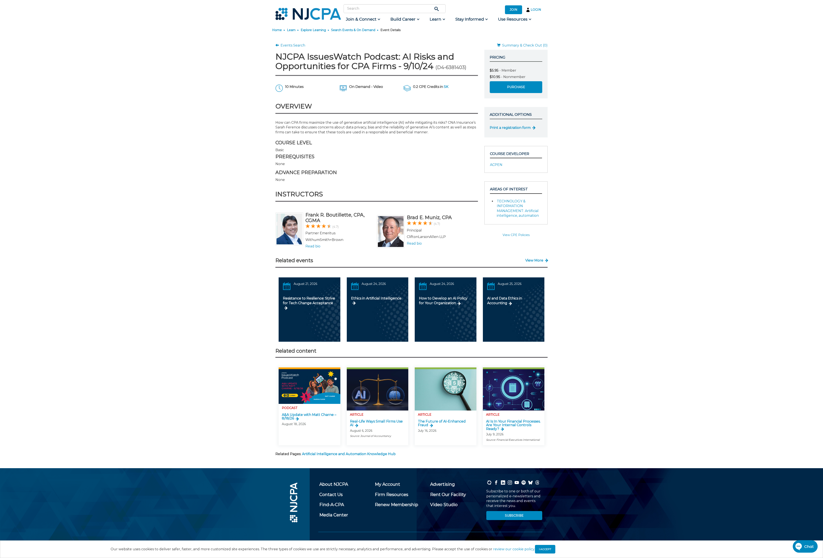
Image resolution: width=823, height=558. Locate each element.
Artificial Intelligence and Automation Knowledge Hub (349, 454)
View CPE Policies (516, 235)
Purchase (516, 87)
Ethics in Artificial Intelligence (376, 298)
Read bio (312, 246)
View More (534, 260)
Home (277, 30)
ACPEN (496, 165)
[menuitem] (363, 19)
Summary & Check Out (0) (524, 45)
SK (446, 87)
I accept (545, 549)
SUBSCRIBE (514, 515)
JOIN (513, 10)
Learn (291, 30)
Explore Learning (313, 30)
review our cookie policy (513, 549)
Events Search (292, 45)
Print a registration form (510, 128)
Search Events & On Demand (353, 30)
